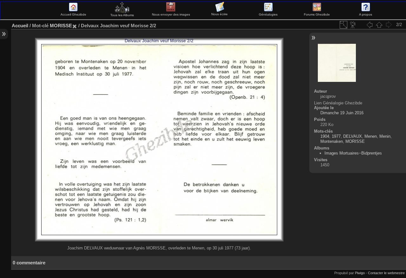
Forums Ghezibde (317, 14)
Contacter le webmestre (386, 273)
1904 (324, 136)
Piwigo (360, 273)
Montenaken (331, 141)
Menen (370, 136)
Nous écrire (219, 14)
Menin (384, 136)
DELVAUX (352, 136)
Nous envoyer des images (171, 14)
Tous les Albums (122, 15)
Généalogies (268, 14)
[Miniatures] (379, 25)
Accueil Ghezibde (73, 14)
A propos (365, 14)
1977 (336, 136)
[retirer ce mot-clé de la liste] (74, 25)
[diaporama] (353, 25)
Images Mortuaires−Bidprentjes (353, 153)
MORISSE (61, 25)
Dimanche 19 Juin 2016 (341, 112)
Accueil (20, 25)
